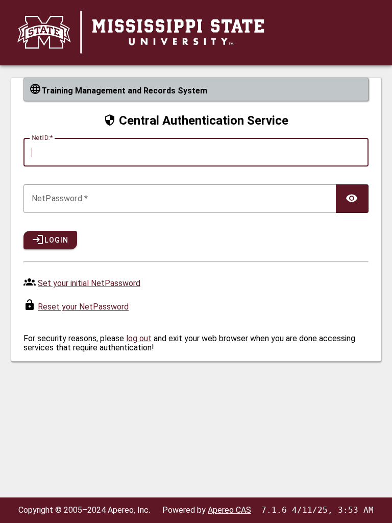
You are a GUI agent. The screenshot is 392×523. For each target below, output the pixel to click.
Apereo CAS (229, 510)
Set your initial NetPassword (89, 283)
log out (139, 338)
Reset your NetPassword (83, 307)
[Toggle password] (352, 198)
